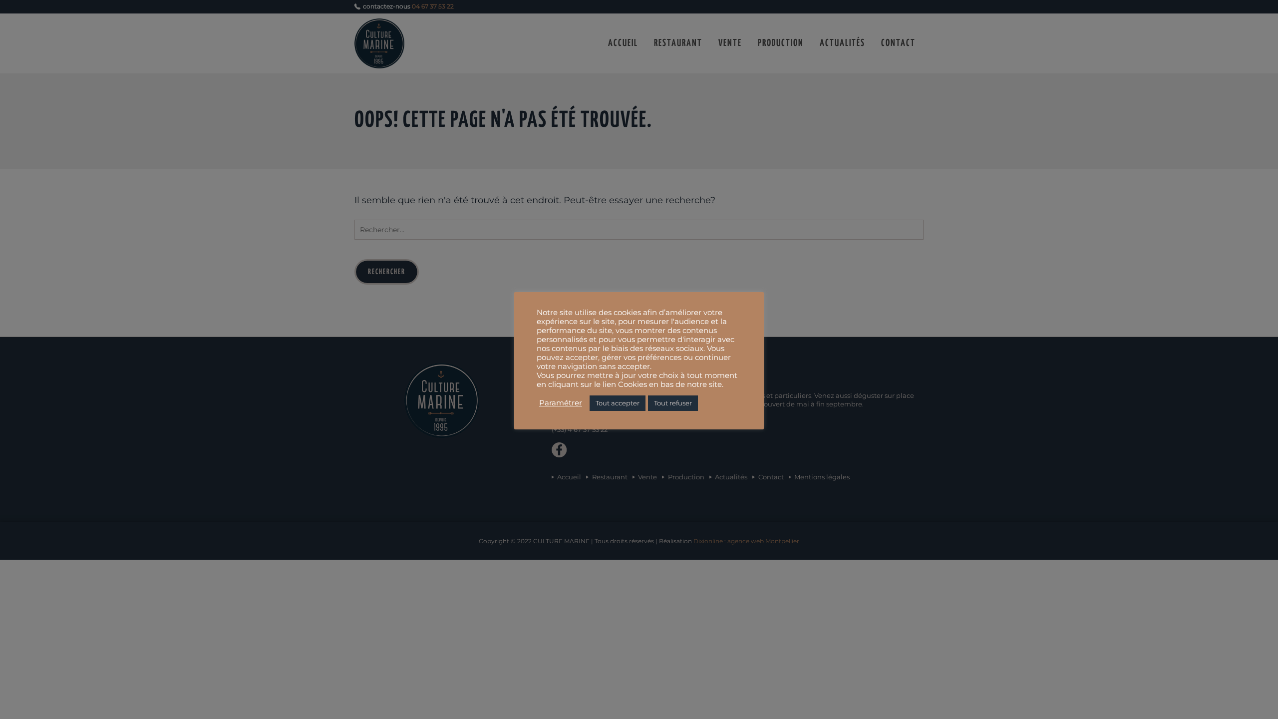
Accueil (623, 43)
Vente (730, 43)
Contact (898, 43)
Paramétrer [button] (560, 402)
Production (781, 43)
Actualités (842, 43)
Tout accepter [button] (617, 403)
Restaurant (678, 43)
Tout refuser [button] (673, 403)
